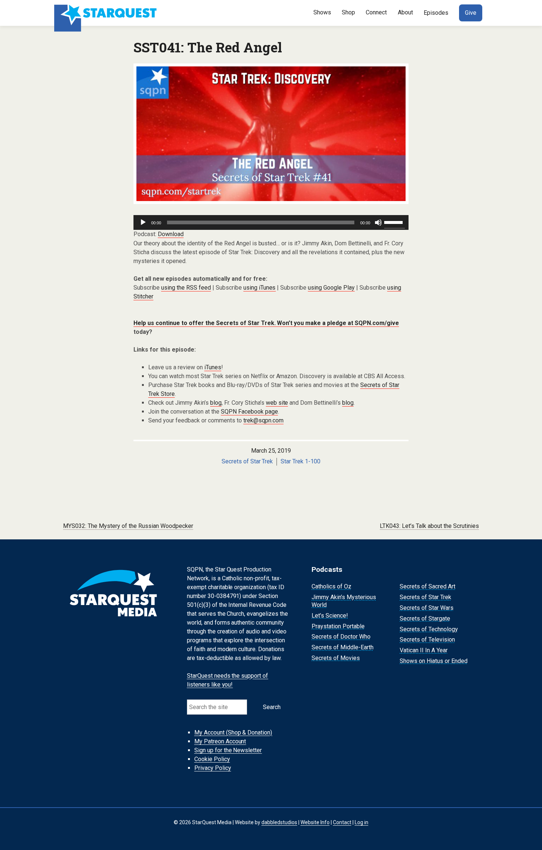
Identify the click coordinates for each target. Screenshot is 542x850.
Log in (361, 822)
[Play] (143, 222)
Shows (322, 12)
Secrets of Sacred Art (427, 586)
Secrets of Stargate (425, 618)
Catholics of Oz (331, 586)
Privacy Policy (212, 767)
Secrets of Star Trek (247, 461)
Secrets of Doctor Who (341, 636)
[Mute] (378, 222)
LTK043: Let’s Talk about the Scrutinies (429, 525)
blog (216, 402)
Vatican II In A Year (424, 650)
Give (470, 12)
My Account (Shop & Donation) (233, 732)
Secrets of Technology (429, 629)
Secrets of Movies (336, 657)
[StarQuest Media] (106, 13)
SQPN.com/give (377, 322)
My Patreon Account (220, 741)
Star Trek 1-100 (300, 461)
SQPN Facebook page (249, 411)
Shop (348, 12)
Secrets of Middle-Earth (343, 647)
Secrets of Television (427, 639)
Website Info (315, 822)
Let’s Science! (330, 615)
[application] (271, 222)
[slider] (394, 221)
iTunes (212, 367)
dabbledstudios (279, 822)
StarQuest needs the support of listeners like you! (227, 680)
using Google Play (331, 287)
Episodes (436, 12)
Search (272, 707)
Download (171, 234)
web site (277, 402)
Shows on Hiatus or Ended (434, 660)
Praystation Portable (338, 626)
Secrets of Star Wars (427, 607)
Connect (376, 12)
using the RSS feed (186, 287)
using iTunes (259, 287)
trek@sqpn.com (263, 420)
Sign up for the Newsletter (228, 750)
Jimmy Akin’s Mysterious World (344, 601)
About (405, 12)
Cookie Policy (212, 759)
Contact (342, 822)
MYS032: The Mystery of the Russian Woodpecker (128, 525)
